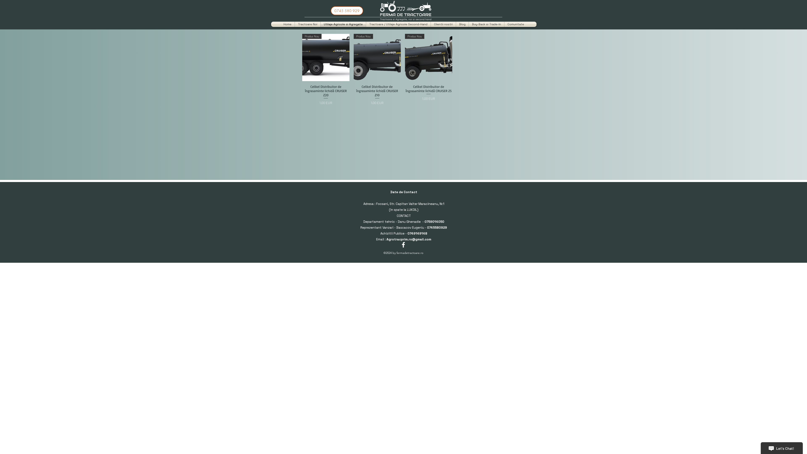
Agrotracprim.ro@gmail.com (408, 239)
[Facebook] (403, 244)
